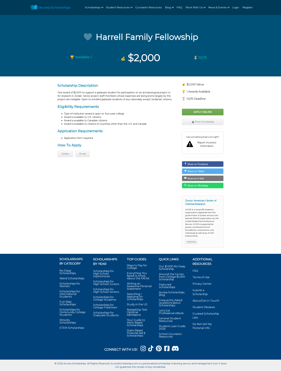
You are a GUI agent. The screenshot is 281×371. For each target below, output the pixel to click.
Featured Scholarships (167, 286)
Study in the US (137, 304)
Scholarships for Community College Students (73, 312)
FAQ (179, 7)
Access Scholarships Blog (171, 294)
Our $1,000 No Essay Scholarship (172, 268)
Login (235, 7)
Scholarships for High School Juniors (106, 283)
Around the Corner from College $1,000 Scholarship (172, 277)
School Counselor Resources (170, 335)
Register (247, 7)
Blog (168, 7)
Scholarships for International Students (70, 294)
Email (82, 153)
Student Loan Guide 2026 (172, 327)
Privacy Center (202, 283)
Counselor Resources (148, 7)
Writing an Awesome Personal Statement (139, 286)
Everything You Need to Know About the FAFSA (138, 276)
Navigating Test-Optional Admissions (137, 312)
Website (191, 241)
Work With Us (194, 7)
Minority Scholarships (68, 321)
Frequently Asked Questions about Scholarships (170, 303)
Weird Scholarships (72, 278)
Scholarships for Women (70, 285)
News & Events (217, 7)
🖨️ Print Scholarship (203, 121)
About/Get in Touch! (206, 300)
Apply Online (203, 112)
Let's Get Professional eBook (171, 312)
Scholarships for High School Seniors (106, 290)
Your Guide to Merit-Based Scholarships (136, 322)
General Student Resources (170, 320)
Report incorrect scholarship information (202, 142)
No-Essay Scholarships (68, 272)
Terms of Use (201, 277)
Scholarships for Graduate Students (106, 314)
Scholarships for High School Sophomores (103, 274)
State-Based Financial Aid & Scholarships (136, 333)
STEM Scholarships (72, 327)
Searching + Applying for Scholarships (135, 296)
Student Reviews (204, 307)
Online (65, 153)
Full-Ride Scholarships (68, 303)
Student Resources (118, 7)
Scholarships (92, 7)
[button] (102, 7)
